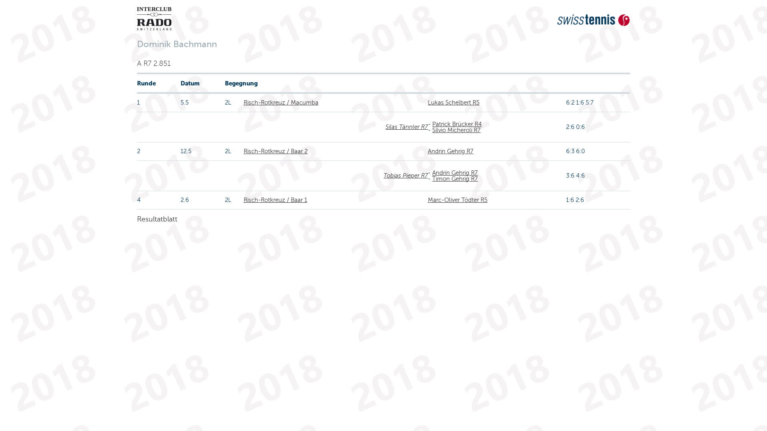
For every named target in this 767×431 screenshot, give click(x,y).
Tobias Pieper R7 (406, 175)
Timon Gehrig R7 (455, 179)
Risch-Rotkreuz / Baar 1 (275, 200)
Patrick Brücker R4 (457, 124)
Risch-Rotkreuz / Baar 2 (276, 151)
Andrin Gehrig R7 (450, 151)
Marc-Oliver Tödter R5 (457, 200)
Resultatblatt (157, 219)
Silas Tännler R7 (406, 127)
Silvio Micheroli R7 (456, 130)
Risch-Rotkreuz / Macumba (281, 102)
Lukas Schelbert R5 (453, 102)
